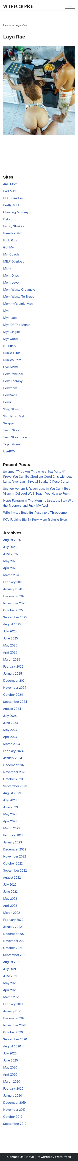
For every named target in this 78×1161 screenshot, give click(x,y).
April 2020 (10, 1074)
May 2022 (10, 899)
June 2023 (10, 807)
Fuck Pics (10, 240)
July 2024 (10, 716)
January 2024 (12, 758)
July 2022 (9, 884)
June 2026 (10, 554)
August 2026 (12, 540)
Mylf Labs (10, 318)
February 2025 (13, 666)
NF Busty (9, 346)
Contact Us (15, 1157)
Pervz (7, 402)
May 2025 (10, 645)
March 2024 (11, 744)
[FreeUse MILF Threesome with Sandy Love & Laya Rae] (39, 90)
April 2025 (10, 652)
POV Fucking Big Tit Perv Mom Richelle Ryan (35, 520)
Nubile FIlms (12, 353)
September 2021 (14, 955)
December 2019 (14, 1103)
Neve (30, 1157)
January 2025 (12, 673)
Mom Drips (11, 275)
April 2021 (9, 990)
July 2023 (10, 800)
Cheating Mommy (15, 212)
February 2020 (13, 1088)
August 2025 (12, 624)
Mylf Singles (12, 332)
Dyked (7, 219)
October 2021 (12, 948)
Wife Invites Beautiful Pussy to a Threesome (35, 513)
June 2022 (10, 892)
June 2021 (10, 976)
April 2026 (10, 568)
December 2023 (14, 765)
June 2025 (10, 638)
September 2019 (14, 1124)
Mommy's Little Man (18, 304)
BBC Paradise (13, 198)
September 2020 (15, 1039)
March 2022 (11, 913)
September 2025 (15, 617)
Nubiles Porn (12, 360)
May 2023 (10, 814)
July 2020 (10, 1053)
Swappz (9, 423)
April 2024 (10, 737)
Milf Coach (11, 254)
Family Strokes (13, 226)
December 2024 (14, 680)
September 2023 (15, 786)
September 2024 (15, 702)
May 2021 (9, 983)
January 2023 (12, 842)
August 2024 (12, 709)
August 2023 (12, 793)
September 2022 (15, 870)
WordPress (63, 1157)
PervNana (10, 395)
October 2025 (13, 610)
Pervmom (10, 388)
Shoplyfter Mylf (14, 416)
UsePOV (9, 451)
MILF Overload (13, 261)
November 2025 (14, 603)
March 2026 (11, 575)
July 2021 (9, 969)
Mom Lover (11, 282)
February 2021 (13, 1004)
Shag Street (11, 409)
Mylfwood (10, 339)
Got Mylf (9, 247)
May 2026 (10, 561)
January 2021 (12, 1011)
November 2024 (14, 688)
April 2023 (10, 821)
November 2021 (14, 941)
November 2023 (14, 772)
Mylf (6, 311)
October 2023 (13, 779)
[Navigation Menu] (70, 5)
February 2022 (13, 920)
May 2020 (10, 1067)
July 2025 (10, 631)
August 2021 (11, 962)
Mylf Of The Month (16, 325)
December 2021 (14, 934)
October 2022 (13, 863)
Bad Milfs (10, 191)
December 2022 (14, 849)
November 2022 (14, 856)
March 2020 (11, 1081)
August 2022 (12, 877)
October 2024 (13, 695)
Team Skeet (11, 430)
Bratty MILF (11, 205)
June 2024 (10, 723)
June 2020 (10, 1060)
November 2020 (14, 1025)
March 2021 (11, 997)
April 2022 (10, 906)
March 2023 (11, 828)
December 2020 (14, 1018)
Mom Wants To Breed (19, 297)
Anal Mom (10, 184)
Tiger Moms (12, 444)
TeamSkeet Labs (15, 437)
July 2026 (10, 547)
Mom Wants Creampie (19, 289)
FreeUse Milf (12, 233)
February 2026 (13, 582)
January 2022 (12, 927)
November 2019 (14, 1110)
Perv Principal (13, 374)
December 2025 (14, 596)
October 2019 (12, 1117)
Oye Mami (10, 367)
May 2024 (10, 730)
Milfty (7, 268)
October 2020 (13, 1032)
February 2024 (13, 751)
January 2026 (12, 589)
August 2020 (12, 1046)
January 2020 (12, 1095)
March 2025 (11, 659)
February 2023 (13, 835)
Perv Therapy (12, 381)
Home (7, 25)
